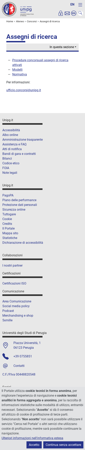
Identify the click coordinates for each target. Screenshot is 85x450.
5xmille (7, 320)
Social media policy (16, 306)
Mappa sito (10, 233)
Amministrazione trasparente (22, 139)
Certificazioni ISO (14, 283)
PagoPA (7, 195)
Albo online (10, 135)
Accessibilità (11, 130)
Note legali (9, 173)
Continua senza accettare (63, 445)
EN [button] (72, 4)
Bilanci (7, 158)
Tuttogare (9, 214)
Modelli (17, 70)
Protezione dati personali (19, 205)
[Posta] (67, 13)
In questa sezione (62, 47)
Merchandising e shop (17, 315)
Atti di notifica (12, 149)
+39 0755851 (22, 356)
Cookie (7, 219)
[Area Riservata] (60, 13)
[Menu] (80, 4)
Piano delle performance (19, 200)
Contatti (19, 366)
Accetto (34, 445)
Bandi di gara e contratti (19, 154)
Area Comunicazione (16, 301)
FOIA (5, 168)
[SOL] (73, 13)
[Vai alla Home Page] (18, 9)
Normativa (19, 74)
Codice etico (10, 163)
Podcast (8, 311)
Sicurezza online (13, 209)
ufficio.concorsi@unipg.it (23, 90)
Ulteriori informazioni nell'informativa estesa (32, 438)
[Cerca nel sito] (80, 13)
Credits (7, 224)
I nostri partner (12, 265)
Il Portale (8, 228)
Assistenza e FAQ (14, 144)
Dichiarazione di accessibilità (22, 243)
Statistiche (9, 238)
